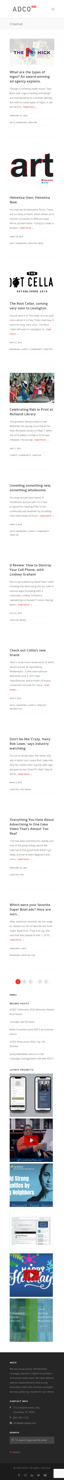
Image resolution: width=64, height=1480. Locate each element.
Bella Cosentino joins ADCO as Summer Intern (31, 1032)
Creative (32, 122)
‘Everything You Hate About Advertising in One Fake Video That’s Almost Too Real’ (32, 826)
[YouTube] (45, 1475)
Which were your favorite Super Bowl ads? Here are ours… (30, 909)
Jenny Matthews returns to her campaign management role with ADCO (32, 1056)
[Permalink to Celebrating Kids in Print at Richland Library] (32, 388)
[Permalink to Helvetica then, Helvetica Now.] (32, 168)
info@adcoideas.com (24, 1423)
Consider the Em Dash (22, 1021)
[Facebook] (19, 1475)
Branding (21, 122)
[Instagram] (25, 1475)
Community (36, 349)
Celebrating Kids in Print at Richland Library (31, 411)
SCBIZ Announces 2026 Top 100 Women (27, 1044)
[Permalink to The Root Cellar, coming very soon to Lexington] (32, 282)
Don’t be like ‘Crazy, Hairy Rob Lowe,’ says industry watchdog (30, 743)
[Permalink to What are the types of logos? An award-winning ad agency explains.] (32, 52)
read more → (30, 107)
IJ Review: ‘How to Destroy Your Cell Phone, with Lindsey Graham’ (30, 570)
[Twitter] (39, 1475)
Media (23, 620)
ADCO (12, 122)
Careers (16, 1452)
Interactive (16, 708)
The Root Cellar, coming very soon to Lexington (29, 305)
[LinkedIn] (32, 1475)
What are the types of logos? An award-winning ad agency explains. (30, 76)
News (40, 243)
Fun (22, 789)
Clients (25, 349)
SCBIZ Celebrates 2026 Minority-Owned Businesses (32, 1012)
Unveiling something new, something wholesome (30, 487)
